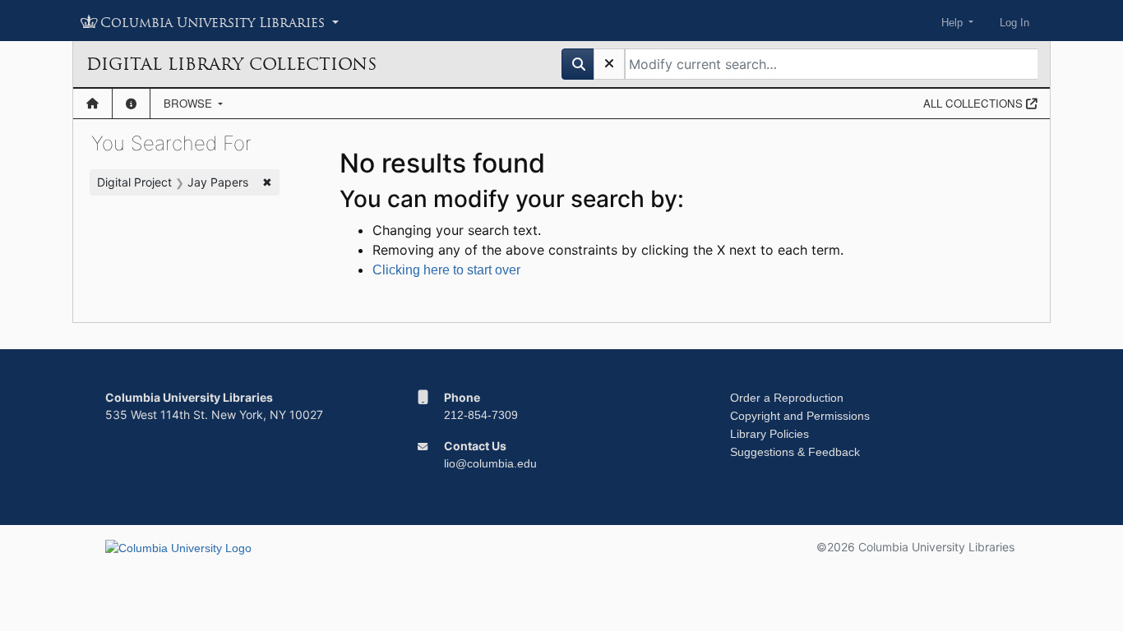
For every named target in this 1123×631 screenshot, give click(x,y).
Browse (189, 103)
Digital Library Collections (231, 64)
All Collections (974, 103)
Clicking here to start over (446, 270)
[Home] (92, 103)
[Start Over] (609, 64)
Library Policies (769, 433)
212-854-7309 (481, 414)
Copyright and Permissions (800, 415)
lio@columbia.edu (490, 463)
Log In (1014, 22)
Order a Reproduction (786, 397)
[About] (131, 103)
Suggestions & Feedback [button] (795, 451)
